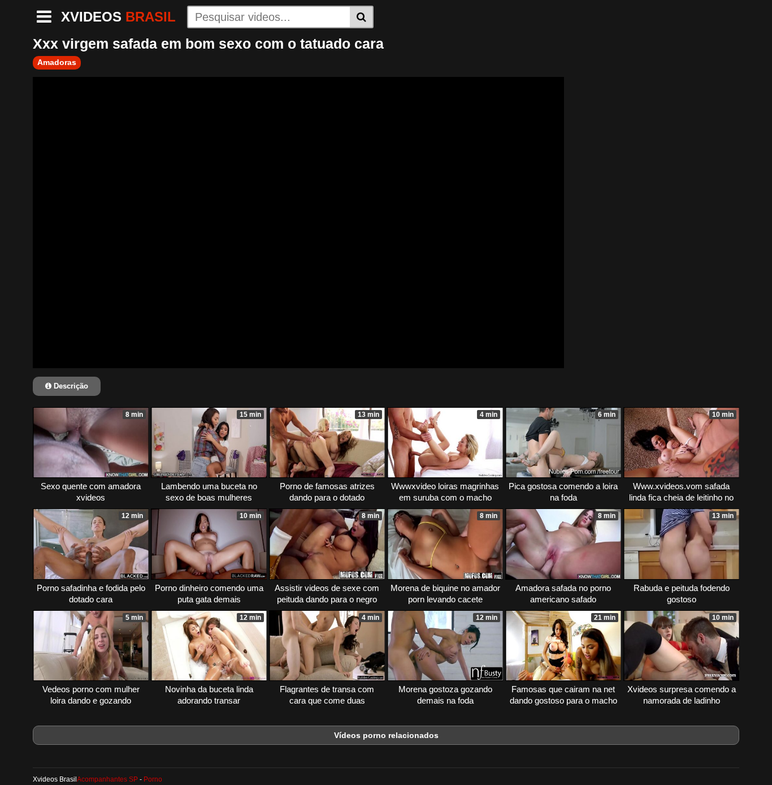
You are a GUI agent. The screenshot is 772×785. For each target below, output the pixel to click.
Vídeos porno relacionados (386, 735)
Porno (153, 779)
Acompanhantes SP (107, 779)
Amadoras (56, 62)
